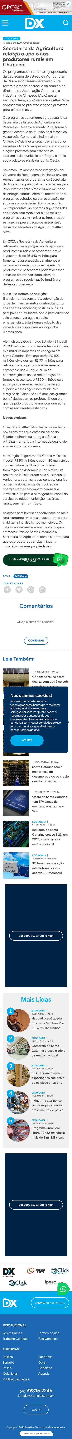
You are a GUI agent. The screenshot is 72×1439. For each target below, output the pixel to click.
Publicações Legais (16, 1379)
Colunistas (10, 1374)
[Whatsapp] (30, 589)
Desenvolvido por (36, 1433)
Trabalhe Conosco (16, 1339)
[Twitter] (19, 589)
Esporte (8, 1363)
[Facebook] (7, 589)
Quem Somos (12, 1333)
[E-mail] (42, 589)
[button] (34, 560)
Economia (11, 38)
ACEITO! (27, 740)
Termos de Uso (49, 1333)
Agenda (44, 1374)
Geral (42, 1363)
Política (8, 1357)
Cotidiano (45, 1368)
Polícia (7, 1368)
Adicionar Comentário (39, 643)
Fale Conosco (48, 1339)
